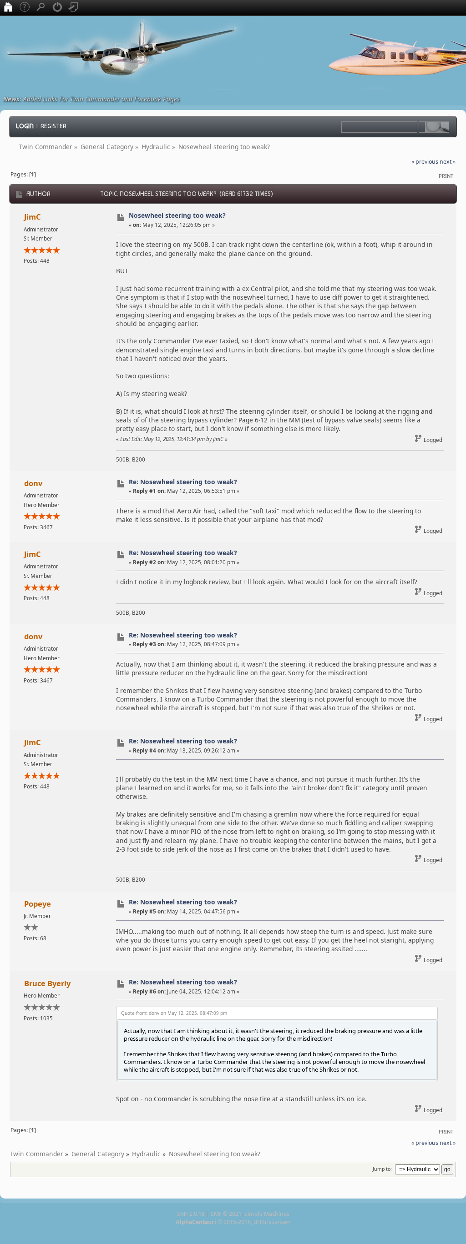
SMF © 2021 (226, 1214)
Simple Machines (266, 1214)
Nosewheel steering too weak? (177, 215)
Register (53, 126)
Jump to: (382, 1169)
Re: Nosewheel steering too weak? (183, 481)
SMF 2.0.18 (191, 1214)
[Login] (57, 7)
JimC (32, 216)
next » (448, 162)
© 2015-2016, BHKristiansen (233, 1222)
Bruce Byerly (47, 983)
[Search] (41, 7)
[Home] (8, 7)
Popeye (37, 903)
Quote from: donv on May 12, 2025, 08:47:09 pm (174, 1013)
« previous (424, 162)
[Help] (24, 7)
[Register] (74, 7)
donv (33, 483)
